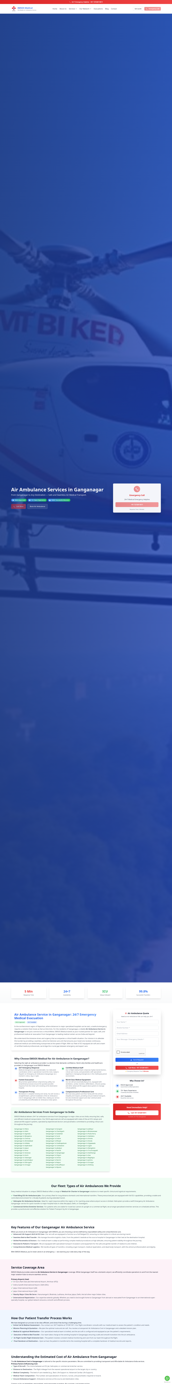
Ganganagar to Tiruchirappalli (88, 1150)
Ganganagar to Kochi (21, 1155)
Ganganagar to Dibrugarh (23, 1162)
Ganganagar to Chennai (22, 1138)
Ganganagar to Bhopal (53, 1141)
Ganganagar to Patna (21, 1129)
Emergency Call (153, 9)
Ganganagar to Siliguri (53, 1155)
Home (55, 9)
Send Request (138, 1060)
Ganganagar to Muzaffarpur (55, 1165)
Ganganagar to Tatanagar (23, 1158)
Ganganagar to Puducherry (87, 1134)
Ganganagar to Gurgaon (54, 1129)
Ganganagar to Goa (84, 1155)
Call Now (19, 506)
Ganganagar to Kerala (85, 1141)
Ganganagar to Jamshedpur (23, 1160)
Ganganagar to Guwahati (54, 1134)
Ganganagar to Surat (53, 1136)
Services (72, 9)
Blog (107, 9)
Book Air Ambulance (37, 506)
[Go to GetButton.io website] (167, 1382)
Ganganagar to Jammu (85, 1160)
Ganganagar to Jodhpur (85, 1129)
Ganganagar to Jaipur (21, 1148)
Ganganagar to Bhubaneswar (87, 1131)
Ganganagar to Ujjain (85, 1146)
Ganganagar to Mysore (53, 1167)
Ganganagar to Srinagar (22, 1165)
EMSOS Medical (61, 1031)
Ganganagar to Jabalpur (54, 1148)
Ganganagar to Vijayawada (86, 1143)
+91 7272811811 (96, 2)
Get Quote (138, 9)
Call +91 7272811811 (138, 1113)
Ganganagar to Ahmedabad (23, 1141)
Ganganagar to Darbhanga (87, 1153)
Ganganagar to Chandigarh (55, 1131)
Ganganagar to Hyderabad (23, 1146)
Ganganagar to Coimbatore (55, 1146)
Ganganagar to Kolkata (22, 1143)
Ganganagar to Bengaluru (23, 1136)
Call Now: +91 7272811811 (138, 1068)
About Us (63, 9)
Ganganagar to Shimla (85, 1138)
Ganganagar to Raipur (53, 1162)
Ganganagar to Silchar (53, 1158)
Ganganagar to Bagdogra (86, 1158)
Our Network (84, 9)
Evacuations (98, 9)
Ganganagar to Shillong (85, 1165)
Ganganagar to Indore (53, 1138)
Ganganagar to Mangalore (86, 1148)
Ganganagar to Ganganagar (55, 1153)
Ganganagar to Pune (21, 1150)
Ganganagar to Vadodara (86, 1136)
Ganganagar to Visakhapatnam (56, 1143)
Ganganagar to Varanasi (22, 1153)
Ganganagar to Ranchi (53, 1160)
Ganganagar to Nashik (53, 1150)
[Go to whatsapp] (167, 1378)
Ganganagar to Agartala (22, 1134)
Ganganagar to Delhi (21, 1131)
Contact (114, 9)
